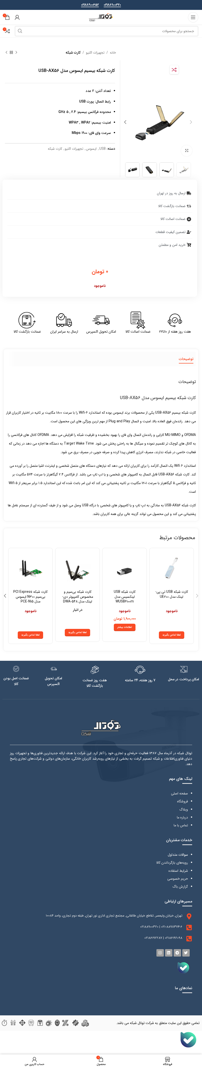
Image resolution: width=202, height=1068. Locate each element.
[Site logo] (101, 17)
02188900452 (90, 5)
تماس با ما (181, 825)
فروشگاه (182, 801)
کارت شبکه (73, 52)
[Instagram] (160, 953)
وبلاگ (183, 809)
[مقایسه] (174, 69)
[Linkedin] (168, 953)
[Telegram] (177, 953)
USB (102, 148)
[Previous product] (16, 52)
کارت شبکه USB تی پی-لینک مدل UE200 (171, 594)
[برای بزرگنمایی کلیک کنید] (186, 150)
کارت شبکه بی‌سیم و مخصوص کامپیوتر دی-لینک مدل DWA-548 (77, 596)
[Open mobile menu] (193, 17)
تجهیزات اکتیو (95, 52)
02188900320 (112, 5)
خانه (113, 52)
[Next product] (6, 52)
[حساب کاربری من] (17, 17)
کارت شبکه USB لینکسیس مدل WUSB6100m (124, 596)
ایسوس (91, 148)
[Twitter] (186, 953)
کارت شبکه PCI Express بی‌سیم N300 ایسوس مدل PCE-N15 (30, 596)
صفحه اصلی (179, 793)
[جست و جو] (20, 31)
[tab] (186, 359)
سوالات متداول (178, 854)
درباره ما (182, 817)
